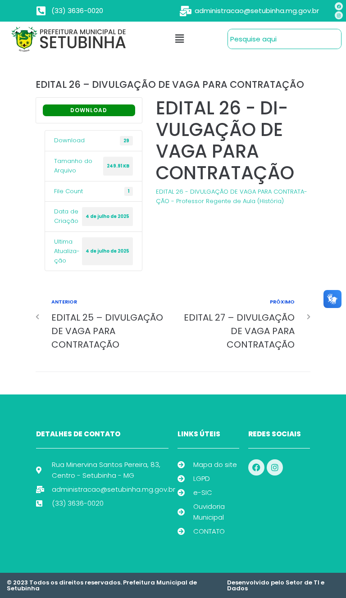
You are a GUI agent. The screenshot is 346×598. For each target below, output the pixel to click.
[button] (179, 38)
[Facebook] (339, 6)
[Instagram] (339, 15)
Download (88, 110)
